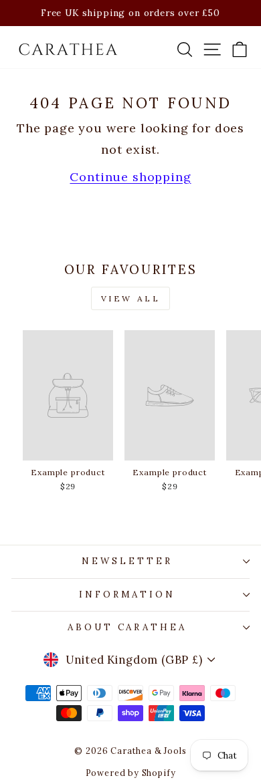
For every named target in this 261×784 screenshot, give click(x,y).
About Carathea (127, 627)
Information (127, 594)
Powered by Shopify (131, 772)
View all (131, 298)
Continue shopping (130, 176)
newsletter (127, 561)
